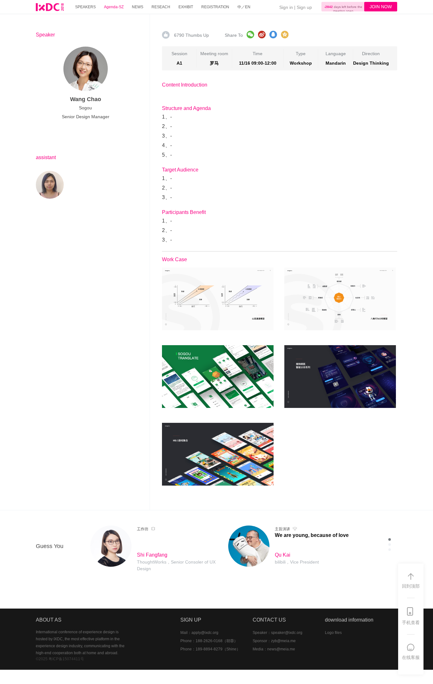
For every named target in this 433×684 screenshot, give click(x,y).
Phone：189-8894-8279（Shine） (210, 649)
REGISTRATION (215, 7)
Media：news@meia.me (274, 649)
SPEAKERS (85, 7)
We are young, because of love (312, 535)
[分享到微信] (250, 34)
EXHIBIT (185, 7)
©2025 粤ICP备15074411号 (60, 659)
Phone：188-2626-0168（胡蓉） (209, 641)
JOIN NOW (381, 6)
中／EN (243, 7)
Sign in (286, 7)
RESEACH (161, 7)
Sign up (304, 7)
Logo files (333, 632)
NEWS (137, 7)
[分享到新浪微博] (262, 34)
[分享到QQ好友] (273, 34)
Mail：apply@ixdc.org (199, 632)
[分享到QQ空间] (284, 34)
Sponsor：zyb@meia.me (274, 641)
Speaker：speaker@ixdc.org (277, 632)
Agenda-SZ (114, 7)
